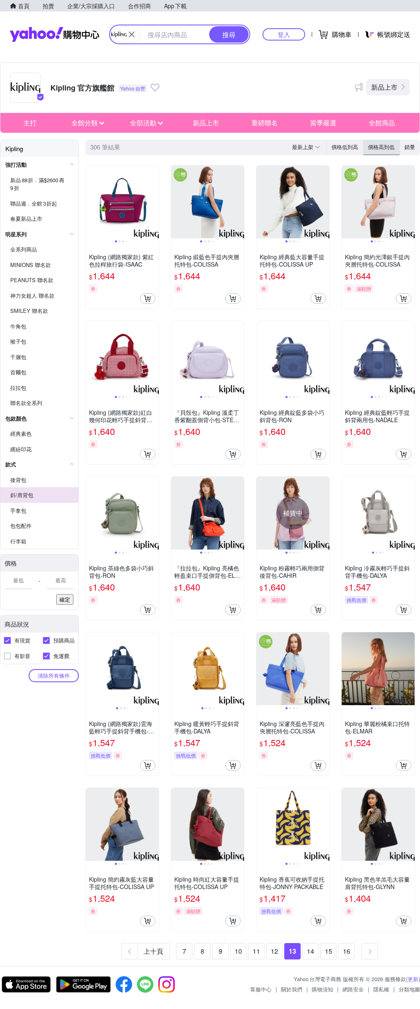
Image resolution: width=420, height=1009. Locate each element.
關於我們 (291, 989)
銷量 (409, 147)
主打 (30, 122)
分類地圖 (409, 989)
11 (256, 951)
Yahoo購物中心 (54, 34)
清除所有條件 (54, 675)
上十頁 (153, 951)
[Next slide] (153, 202)
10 (238, 951)
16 (346, 951)
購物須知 (322, 989)
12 (274, 951)
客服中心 (261, 989)
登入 (284, 34)
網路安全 (353, 989)
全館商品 (382, 122)
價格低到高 (344, 147)
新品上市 (384, 87)
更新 (413, 979)
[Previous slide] (91, 202)
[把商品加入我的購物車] (147, 298)
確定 (64, 599)
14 (310, 951)
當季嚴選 (323, 122)
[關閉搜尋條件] (132, 34)
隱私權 (381, 989)
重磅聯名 (264, 122)
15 (328, 951)
